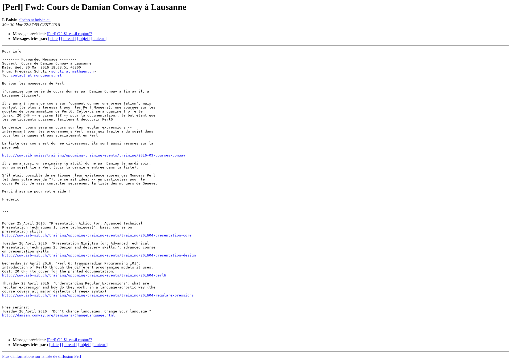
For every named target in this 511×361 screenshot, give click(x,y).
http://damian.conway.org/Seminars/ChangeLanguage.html (58, 315)
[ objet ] (83, 38)
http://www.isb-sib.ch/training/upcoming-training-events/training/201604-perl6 (84, 275)
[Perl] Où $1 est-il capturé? (69, 33)
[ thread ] (68, 38)
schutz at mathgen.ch (72, 71)
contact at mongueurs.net (36, 75)
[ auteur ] (98, 38)
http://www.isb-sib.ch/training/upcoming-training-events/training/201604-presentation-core (97, 235)
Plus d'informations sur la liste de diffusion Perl (41, 356)
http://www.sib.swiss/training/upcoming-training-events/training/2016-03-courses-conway (93, 155)
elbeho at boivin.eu (35, 20)
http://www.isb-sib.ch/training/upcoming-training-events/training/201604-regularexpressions (98, 295)
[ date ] (54, 38)
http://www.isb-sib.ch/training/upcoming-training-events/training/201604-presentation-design (99, 255)
